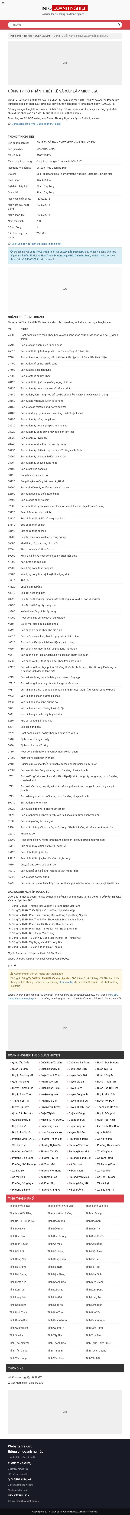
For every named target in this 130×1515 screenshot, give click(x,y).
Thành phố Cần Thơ (97, 1205)
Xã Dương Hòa (48, 1176)
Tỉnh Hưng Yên (18, 1281)
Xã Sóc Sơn (17, 1170)
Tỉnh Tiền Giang (18, 1350)
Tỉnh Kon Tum (17, 1289)
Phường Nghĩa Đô (50, 1145)
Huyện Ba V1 (18, 1126)
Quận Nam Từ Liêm (50, 1062)
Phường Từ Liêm (49, 1151)
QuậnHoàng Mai (20, 1119)
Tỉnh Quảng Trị (56, 1327)
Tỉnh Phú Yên (93, 1312)
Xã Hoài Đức (18, 1145)
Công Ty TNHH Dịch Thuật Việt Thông (33, 933)
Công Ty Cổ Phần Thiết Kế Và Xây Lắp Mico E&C (56, 251)
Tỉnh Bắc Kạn (93, 1220)
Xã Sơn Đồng (75, 1189)
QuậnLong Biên (48, 1126)
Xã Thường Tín (104, 1189)
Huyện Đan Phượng (107, 1062)
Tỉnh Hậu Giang (56, 1274)
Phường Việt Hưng (50, 1170)
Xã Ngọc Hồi (103, 1170)
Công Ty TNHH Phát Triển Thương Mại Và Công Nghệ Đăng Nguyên (50, 915)
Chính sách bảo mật (18, 1490)
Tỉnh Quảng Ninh (19, 1327)
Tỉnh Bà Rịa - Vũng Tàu (22, 1220)
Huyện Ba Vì (74, 1087)
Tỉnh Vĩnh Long (18, 1358)
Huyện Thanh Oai (77, 1100)
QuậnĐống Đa (76, 1119)
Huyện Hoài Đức (105, 1094)
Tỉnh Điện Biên (94, 1251)
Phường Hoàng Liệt (79, 1157)
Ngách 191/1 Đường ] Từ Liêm (52, 1119)
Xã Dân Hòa (74, 1164)
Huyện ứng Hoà (48, 1094)
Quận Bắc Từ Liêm (106, 1087)
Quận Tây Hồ (103, 1068)
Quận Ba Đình (19, 1068)
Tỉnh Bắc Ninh (55, 1228)
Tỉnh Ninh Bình (94, 1304)
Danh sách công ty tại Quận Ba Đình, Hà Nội (36, 123)
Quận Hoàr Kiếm (105, 1119)
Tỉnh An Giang (94, 1213)
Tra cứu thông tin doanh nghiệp (23, 1501)
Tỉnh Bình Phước (95, 1236)
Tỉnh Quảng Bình (19, 1320)
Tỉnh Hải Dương (18, 1274)
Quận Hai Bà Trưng (78, 1062)
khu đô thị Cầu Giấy (107, 1126)
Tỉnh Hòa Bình (94, 1274)
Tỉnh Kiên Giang (95, 1281)
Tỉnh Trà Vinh (55, 1350)
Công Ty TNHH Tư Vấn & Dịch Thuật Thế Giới (37, 946)
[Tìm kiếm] (119, 25)
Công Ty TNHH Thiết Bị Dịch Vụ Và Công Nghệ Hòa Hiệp (43, 910)
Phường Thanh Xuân (107, 1145)
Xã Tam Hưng (104, 1157)
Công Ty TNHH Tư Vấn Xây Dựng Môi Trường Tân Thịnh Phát (46, 937)
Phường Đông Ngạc (22, 1183)
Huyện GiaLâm (76, 1132)
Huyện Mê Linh (48, 1100)
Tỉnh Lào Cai (55, 1297)
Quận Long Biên (77, 1068)
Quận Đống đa (104, 1075)
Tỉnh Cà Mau (55, 1243)
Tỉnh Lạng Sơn (18, 1297)
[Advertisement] (65, 63)
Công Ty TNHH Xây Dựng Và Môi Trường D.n (37, 942)
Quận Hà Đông (19, 1081)
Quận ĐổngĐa (76, 1126)
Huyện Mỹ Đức (104, 1100)
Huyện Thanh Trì (105, 1081)
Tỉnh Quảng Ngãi (95, 1320)
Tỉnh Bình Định (18, 1236)
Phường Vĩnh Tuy (77, 1145)
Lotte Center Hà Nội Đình (52, 1132)
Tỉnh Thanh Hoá (57, 1343)
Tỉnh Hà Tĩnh (93, 1266)
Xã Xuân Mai (47, 1164)
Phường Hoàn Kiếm (22, 1151)
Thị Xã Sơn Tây (19, 1100)
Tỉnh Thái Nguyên (19, 1343)
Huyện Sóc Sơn (48, 1081)
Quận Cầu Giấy (19, 1062)
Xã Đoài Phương (105, 1176)
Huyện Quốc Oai (77, 1075)
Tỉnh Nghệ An (55, 1304)
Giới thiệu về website (18, 1469)
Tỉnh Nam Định (18, 1304)
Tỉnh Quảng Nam (57, 1320)
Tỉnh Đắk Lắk (17, 1251)
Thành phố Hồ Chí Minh (61, 1205)
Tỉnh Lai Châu (55, 1289)
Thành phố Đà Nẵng (21, 1213)
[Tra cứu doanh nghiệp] (65, 9)
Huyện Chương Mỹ (21, 1075)
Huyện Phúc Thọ (20, 1094)
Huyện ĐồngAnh (105, 1113)
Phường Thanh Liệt (50, 1138)
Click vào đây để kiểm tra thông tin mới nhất (36, 243)
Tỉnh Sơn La (16, 1335)
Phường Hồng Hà (77, 1183)
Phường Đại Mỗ (20, 1189)
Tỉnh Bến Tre (93, 1228)
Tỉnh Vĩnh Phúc (56, 1358)
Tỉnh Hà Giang (18, 1266)
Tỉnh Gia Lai (92, 1259)
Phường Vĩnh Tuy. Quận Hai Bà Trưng (23, 1138)
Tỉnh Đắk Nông (56, 1251)
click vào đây (66, 982)
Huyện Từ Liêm (19, 1107)
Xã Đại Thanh (75, 1170)
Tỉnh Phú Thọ (55, 1312)
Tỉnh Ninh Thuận (19, 1312)
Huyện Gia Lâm (76, 1081)
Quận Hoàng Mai (49, 1068)
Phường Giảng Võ (49, 1189)
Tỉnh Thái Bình (94, 1335)
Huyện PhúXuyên (20, 1132)
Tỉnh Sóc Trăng (94, 1327)
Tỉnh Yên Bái (93, 1358)
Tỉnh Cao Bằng (94, 1243)
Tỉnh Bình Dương (57, 1236)
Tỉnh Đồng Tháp (57, 1259)
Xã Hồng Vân (103, 1151)
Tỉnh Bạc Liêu (17, 1228)
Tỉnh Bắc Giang (56, 1220)
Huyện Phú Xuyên (49, 1107)
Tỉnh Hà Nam (55, 1266)
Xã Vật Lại (102, 1183)
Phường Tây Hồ (48, 1157)
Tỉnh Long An (93, 1297)
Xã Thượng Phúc (105, 1164)
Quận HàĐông (76, 1113)
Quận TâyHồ (47, 1113)
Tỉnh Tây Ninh (55, 1335)
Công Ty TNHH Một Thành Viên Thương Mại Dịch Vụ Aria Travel (47, 919)
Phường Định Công (21, 1157)
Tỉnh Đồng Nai (18, 1259)
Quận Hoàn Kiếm (49, 1087)
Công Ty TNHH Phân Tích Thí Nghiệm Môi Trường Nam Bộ (45, 928)
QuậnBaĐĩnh (103, 1132)
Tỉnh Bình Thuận (19, 1243)
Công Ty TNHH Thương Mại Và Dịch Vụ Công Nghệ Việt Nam (46, 905)
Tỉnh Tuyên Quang (96, 1350)
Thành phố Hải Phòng (60, 1213)
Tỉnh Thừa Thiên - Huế (98, 1343)
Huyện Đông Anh (77, 1094)
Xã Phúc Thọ (47, 1183)
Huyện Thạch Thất (78, 1107)
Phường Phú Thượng (23, 1164)
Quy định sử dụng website (20, 1485)
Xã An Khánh (103, 1138)
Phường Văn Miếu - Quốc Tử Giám (80, 1176)
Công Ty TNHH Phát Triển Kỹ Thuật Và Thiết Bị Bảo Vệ (42, 924)
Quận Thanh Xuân (50, 1075)
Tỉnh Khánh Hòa (57, 1281)
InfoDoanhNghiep (68, 1511)
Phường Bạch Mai (78, 1151)
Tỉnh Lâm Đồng (94, 1289)
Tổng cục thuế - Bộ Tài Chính (45, 953)
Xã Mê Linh (17, 1176)
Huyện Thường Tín (21, 1087)
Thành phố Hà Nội (106, 1107)
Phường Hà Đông (77, 1138)
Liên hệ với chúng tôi (18, 1474)
